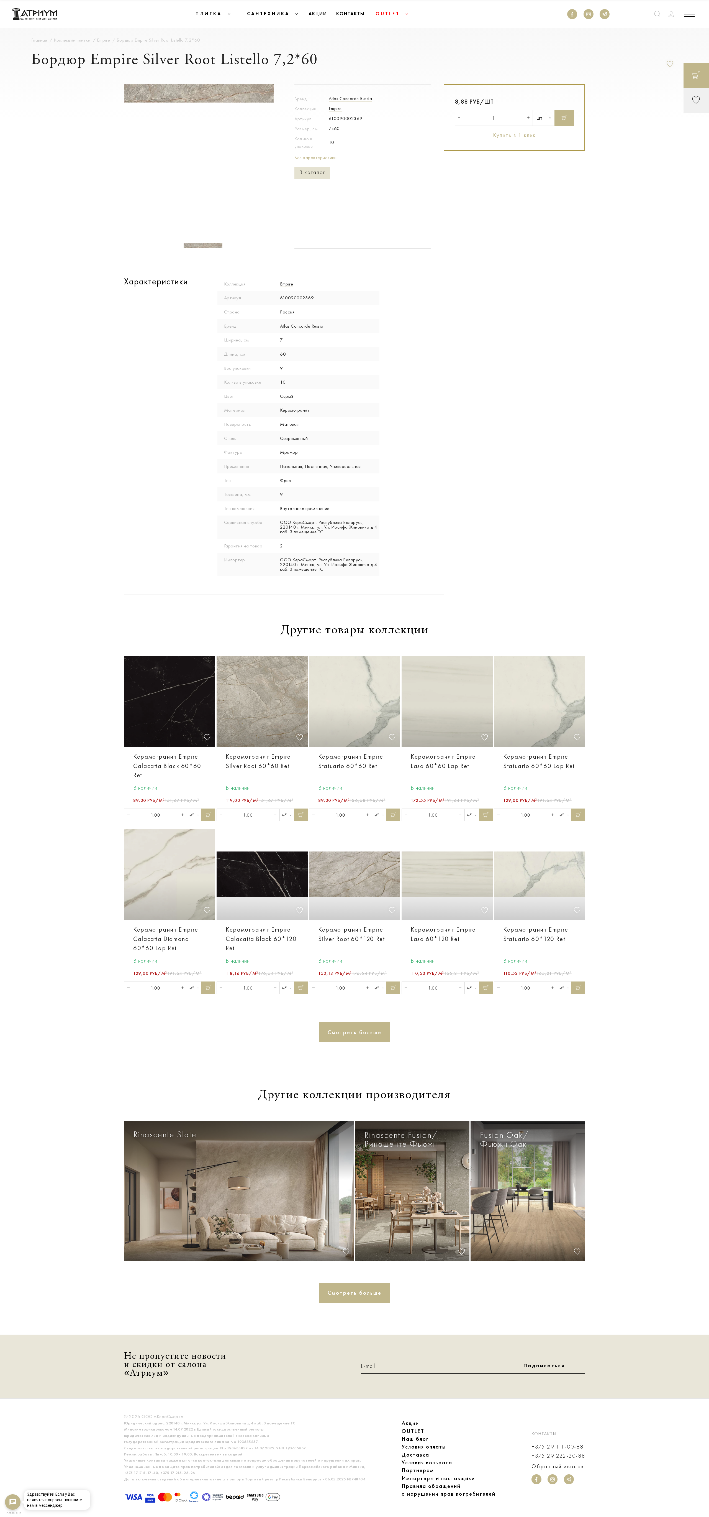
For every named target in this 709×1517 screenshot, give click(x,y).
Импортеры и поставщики (438, 1478)
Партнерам (418, 1470)
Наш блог (415, 1439)
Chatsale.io (12, 1513)
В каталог (312, 172)
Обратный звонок (557, 1466)
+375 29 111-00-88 (557, 1447)
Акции (410, 1423)
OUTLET (413, 1431)
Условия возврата (427, 1462)
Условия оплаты (424, 1446)
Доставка (415, 1454)
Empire (335, 108)
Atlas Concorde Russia (350, 98)
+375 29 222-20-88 (558, 1456)
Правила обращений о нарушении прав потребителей (448, 1490)
